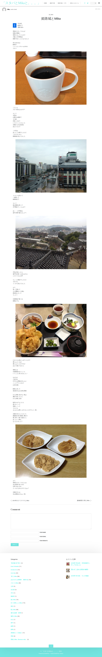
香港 (12, 636)
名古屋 (13, 589)
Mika (8, 9)
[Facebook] (85, 3)
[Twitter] (88, 3)
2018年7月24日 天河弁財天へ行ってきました (80, 564)
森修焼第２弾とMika (83, 500)
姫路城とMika (51, 19)
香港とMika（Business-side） (19, 639)
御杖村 (13, 596)
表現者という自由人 (16, 633)
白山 (12, 619)
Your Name (43, 532)
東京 (12, 606)
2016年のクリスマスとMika (20, 501)
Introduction (14, 570)
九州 (12, 586)
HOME (45, 3)
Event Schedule (15, 566)
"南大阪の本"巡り (16, 563)
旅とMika (51, 14)
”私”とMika (14, 576)
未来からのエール (74, 3)
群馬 (12, 629)
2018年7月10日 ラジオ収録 (80, 576)
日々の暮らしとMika (16, 603)
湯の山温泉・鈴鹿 (16, 613)
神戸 (12, 623)
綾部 (12, 626)
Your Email (43, 536)
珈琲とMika (14, 616)
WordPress (46, 653)
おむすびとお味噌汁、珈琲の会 (19, 580)
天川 (12, 593)
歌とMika (13, 609)
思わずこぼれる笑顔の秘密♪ (79, 569)
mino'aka (13, 573)
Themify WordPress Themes (56, 653)
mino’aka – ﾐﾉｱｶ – (62, 3)
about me (52, 3)
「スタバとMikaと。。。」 (50, 651)
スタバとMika (14, 583)
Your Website (44, 540)
